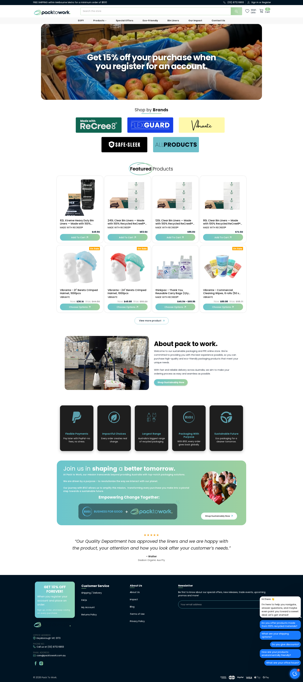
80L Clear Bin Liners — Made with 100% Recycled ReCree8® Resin (222, 222)
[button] (295, 674)
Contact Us (218, 20)
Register (266, 2)
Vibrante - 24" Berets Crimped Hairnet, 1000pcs (127, 292)
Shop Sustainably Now (170, 382)
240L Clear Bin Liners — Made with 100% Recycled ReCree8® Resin (126, 222)
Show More (152, 320)
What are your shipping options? (275, 635)
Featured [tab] (141, 169)
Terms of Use (137, 614)
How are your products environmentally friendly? (276, 653)
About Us (135, 592)
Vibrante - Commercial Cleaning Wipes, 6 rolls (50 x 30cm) (221, 292)
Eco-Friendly (150, 20)
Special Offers (124, 20)
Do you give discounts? (285, 644)
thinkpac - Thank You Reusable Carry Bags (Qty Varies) (172, 292)
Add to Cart (78, 237)
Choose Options (78, 307)
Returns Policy (89, 614)
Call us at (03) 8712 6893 (50, 646)
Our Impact (195, 20)
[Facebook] (35, 663)
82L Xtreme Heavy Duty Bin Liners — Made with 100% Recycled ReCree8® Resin (77, 222)
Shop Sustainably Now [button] (217, 515)
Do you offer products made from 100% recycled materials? (279, 624)
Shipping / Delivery (91, 592)
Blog (132, 606)
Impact (134, 599)
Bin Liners (173, 20)
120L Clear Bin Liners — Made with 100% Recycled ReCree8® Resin (174, 222)
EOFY (81, 20)
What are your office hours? (282, 662)
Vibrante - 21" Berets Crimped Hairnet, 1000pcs (79, 292)
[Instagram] (41, 663)
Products (98, 20)
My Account (88, 607)
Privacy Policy (137, 621)
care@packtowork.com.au (51, 655)
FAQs (84, 600)
